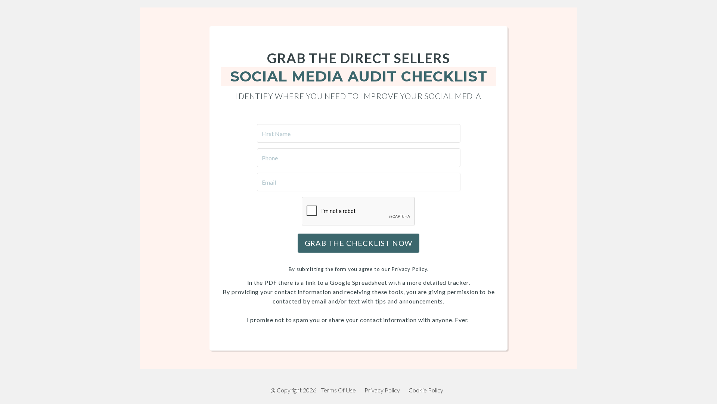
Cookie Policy (426, 390)
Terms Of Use (338, 390)
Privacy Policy (382, 390)
